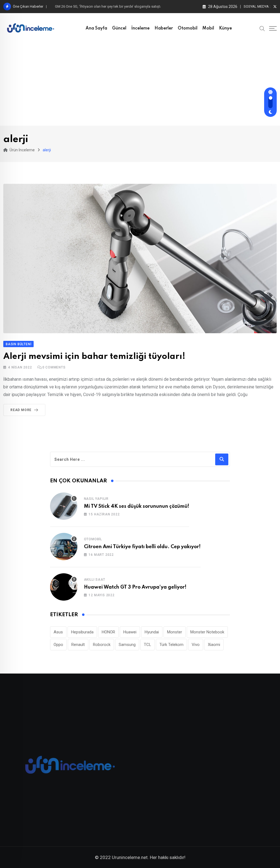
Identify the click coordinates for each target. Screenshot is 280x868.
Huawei (129, 632)
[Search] (262, 28)
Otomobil (187, 28)
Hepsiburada (82, 632)
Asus (58, 632)
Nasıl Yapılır (96, 499)
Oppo (58, 644)
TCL (147, 644)
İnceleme (140, 28)
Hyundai (152, 632)
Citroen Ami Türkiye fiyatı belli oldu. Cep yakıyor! (142, 546)
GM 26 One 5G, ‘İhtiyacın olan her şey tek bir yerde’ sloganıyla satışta (108, 6)
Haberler (163, 28)
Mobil (208, 28)
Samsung (127, 644)
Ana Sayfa (96, 28)
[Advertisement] (140, 84)
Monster (174, 632)
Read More (20, 410)
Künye (225, 28)
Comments (54, 367)
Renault (78, 644)
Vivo (196, 644)
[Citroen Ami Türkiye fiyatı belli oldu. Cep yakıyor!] (63, 546)
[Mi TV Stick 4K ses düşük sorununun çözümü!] (63, 506)
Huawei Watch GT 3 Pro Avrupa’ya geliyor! (135, 587)
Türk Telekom (171, 644)
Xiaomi (214, 644)
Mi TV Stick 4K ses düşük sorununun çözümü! (136, 506)
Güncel (119, 28)
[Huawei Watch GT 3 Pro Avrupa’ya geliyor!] (63, 587)
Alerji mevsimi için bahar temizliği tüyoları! (94, 356)
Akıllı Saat (94, 579)
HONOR (108, 632)
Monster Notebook (207, 632)
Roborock (101, 644)
